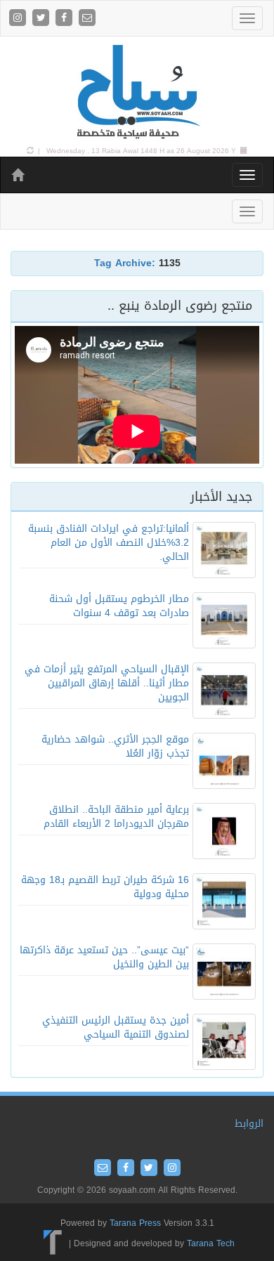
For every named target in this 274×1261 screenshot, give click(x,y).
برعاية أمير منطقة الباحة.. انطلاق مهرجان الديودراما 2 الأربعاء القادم (116, 816)
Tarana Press (135, 1223)
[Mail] (87, 18)
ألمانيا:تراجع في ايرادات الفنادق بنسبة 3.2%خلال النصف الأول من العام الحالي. (108, 542)
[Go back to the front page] (137, 92)
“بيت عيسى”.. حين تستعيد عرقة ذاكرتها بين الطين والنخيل (104, 957)
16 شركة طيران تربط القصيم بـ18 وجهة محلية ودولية (105, 886)
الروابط (249, 1123)
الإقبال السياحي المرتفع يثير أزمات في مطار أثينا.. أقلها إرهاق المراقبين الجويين (107, 683)
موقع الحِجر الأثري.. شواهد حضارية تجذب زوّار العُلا (115, 746)
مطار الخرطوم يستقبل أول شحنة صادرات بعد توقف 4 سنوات (119, 605)
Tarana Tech (211, 1243)
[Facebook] (65, 18)
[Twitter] (42, 18)
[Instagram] (19, 18)
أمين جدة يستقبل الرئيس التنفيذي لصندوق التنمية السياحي (115, 1027)
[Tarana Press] (53, 1243)
